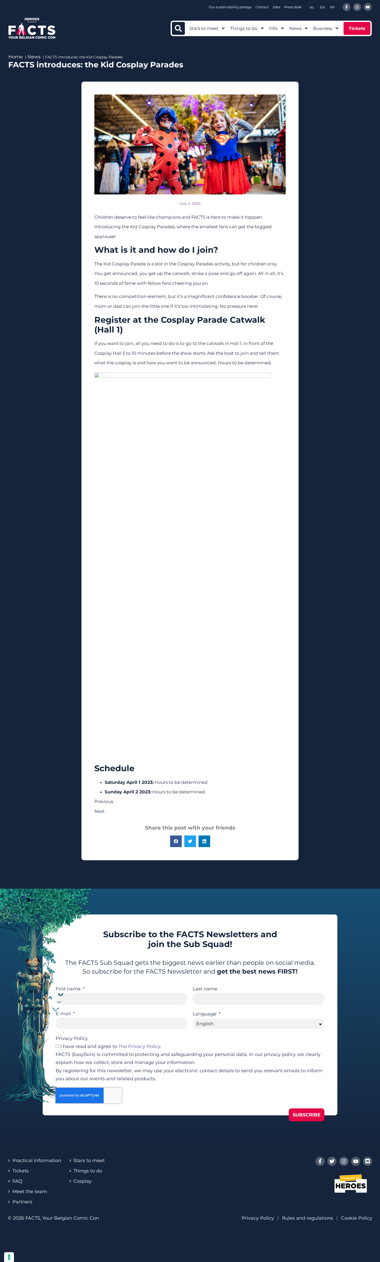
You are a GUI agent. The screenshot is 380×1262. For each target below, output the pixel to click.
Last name (205, 989)
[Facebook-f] (347, 7)
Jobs (276, 7)
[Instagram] (357, 7)
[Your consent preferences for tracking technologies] (9, 1257)
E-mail (64, 1013)
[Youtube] (368, 7)
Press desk (293, 7)
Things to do (243, 28)
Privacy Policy (72, 1038)
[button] (178, 28)
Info (273, 28)
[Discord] (367, 1161)
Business (322, 28)
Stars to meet (203, 28)
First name (69, 989)
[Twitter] (332, 1161)
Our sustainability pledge (230, 7)
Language (205, 1014)
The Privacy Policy (139, 1046)
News (295, 28)
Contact (262, 7)
